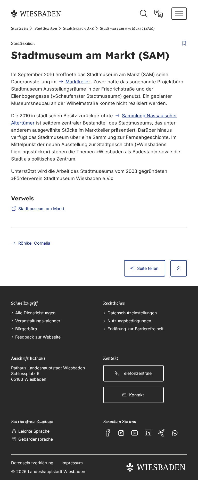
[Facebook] (107, 433)
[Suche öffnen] (143, 13)
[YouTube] (134, 433)
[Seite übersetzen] (158, 13)
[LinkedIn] (148, 433)
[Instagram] (121, 433)
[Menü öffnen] (179, 13)
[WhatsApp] (174, 433)
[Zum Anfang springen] (178, 268)
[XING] (161, 433)
